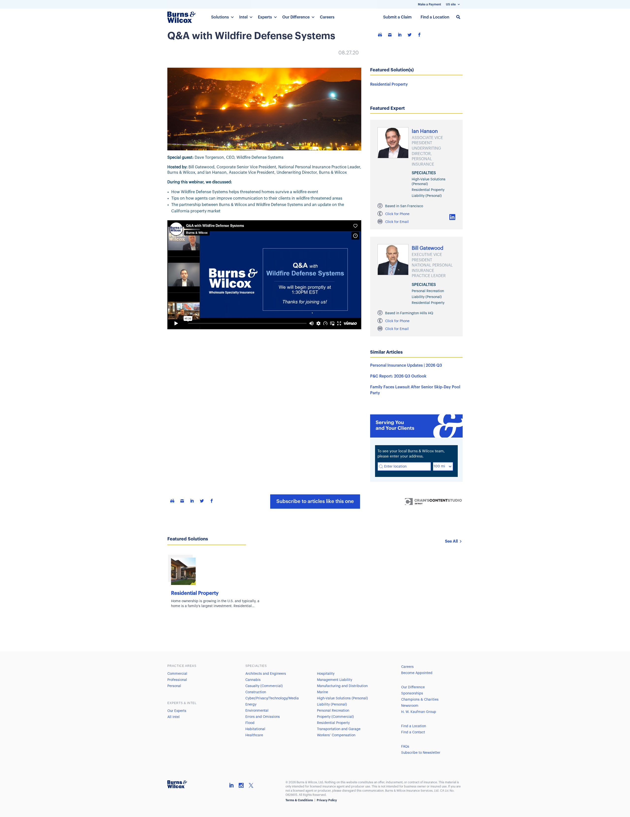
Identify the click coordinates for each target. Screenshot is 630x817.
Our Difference (296, 17)
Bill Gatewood (427, 248)
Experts (265, 17)
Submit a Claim (397, 17)
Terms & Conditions (299, 800)
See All (451, 541)
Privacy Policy (327, 800)
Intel (243, 17)
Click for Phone (397, 214)
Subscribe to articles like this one (315, 501)
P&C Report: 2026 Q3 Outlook (398, 376)
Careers (327, 17)
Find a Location (435, 17)
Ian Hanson (425, 131)
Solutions (220, 17)
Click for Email (397, 222)
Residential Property (389, 84)
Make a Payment (429, 4)
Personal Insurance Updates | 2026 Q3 (406, 365)
